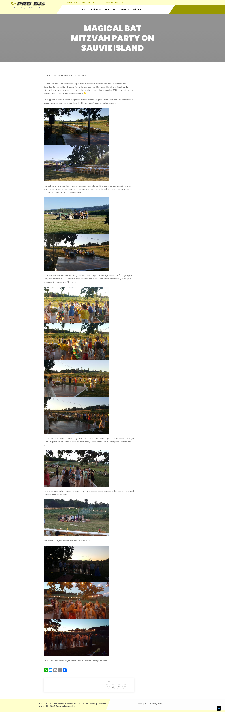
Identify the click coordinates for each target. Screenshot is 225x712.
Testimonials (96, 9)
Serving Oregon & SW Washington (28, 8)
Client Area (138, 9)
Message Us (142, 704)
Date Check (111, 9)
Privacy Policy (156, 704)
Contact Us (125, 9)
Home (84, 9)
